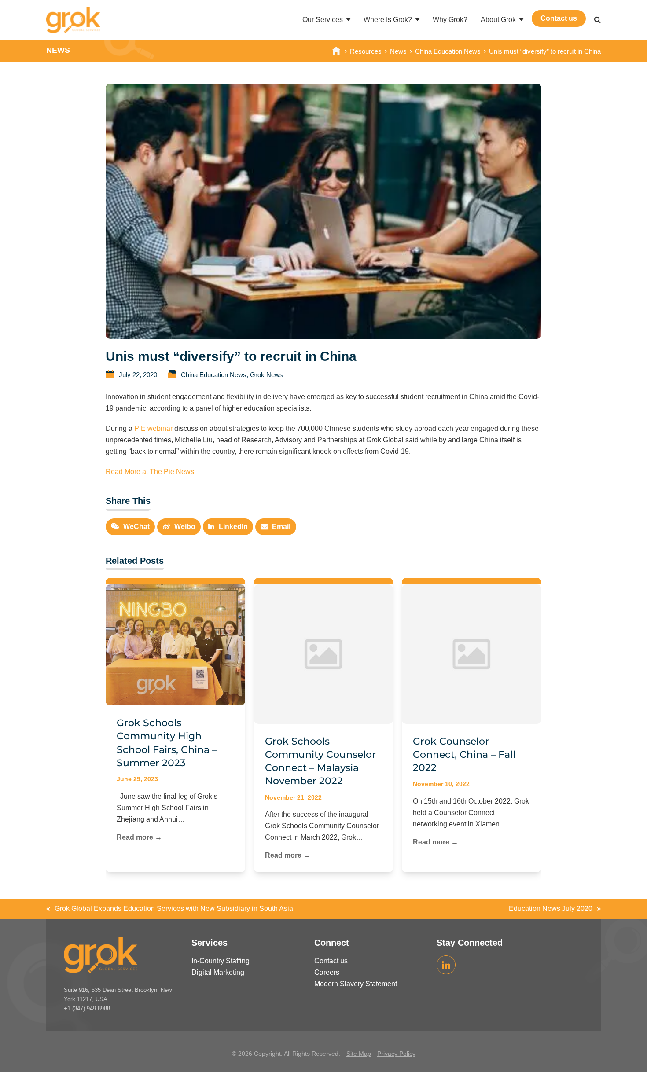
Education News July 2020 (550, 909)
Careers (326, 973)
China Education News (213, 374)
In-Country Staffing (220, 961)
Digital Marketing (217, 973)
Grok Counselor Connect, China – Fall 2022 (464, 754)
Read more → (139, 837)
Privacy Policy (396, 1053)
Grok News (266, 374)
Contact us (331, 961)
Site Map (358, 1053)
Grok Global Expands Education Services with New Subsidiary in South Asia (169, 909)
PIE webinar (153, 428)
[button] (597, 20)
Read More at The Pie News (150, 471)
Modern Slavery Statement (355, 984)
